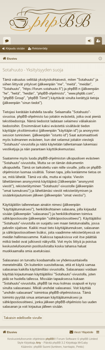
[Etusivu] (52, 19)
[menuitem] (81, 332)
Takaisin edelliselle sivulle (23, 318)
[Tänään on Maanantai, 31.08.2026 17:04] (100, 59)
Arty (38, 342)
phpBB (50, 338)
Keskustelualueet (8, 42)
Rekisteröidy (40, 48)
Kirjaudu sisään (15, 48)
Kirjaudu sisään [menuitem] (90, 42)
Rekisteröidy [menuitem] (99, 42)
